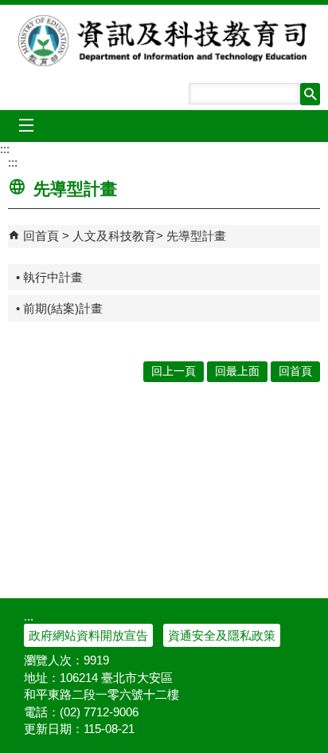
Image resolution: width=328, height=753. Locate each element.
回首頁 (41, 235)
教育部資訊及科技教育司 (164, 41)
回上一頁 (173, 371)
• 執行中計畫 (49, 277)
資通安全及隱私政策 (221, 635)
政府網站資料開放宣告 (88, 635)
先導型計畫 (196, 235)
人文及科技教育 (114, 235)
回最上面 (237, 371)
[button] (310, 94)
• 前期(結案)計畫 (59, 308)
